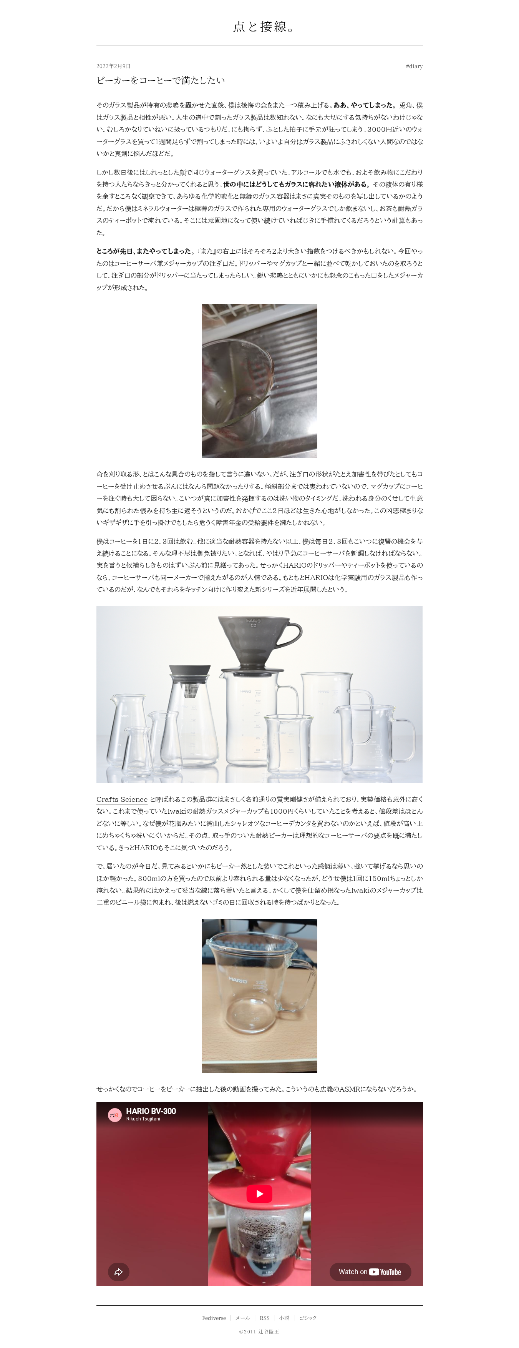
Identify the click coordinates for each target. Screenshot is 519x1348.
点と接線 (260, 26)
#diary (414, 66)
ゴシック (308, 1317)
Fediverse (214, 1317)
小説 (284, 1317)
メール (242, 1317)
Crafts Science (122, 799)
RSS (265, 1317)
